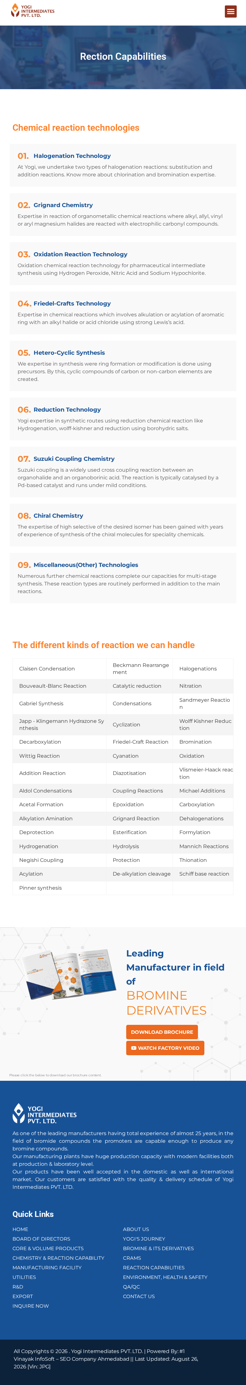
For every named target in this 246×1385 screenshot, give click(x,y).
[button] (231, 11)
